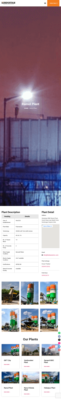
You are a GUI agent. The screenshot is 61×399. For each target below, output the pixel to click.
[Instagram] (59, 343)
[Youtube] (59, 350)
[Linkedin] (59, 346)
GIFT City (7, 360)
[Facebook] (59, 336)
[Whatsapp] (59, 333)
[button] (45, 3)
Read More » (7, 364)
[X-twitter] (59, 340)
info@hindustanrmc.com (51, 255)
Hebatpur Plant (49, 388)
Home (26, 108)
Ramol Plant (8, 388)
